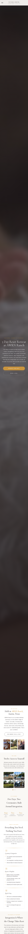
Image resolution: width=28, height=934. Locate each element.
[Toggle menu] (2, 2)
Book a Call (14, 373)
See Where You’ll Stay (14, 734)
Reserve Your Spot (14, 368)
